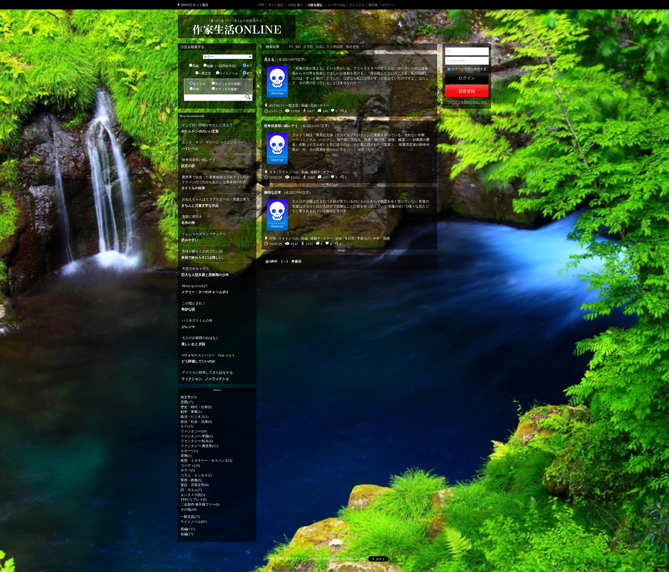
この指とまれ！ (193, 306)
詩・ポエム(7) (191, 490)
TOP (261, 5)
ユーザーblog (336, 5)
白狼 (272, 238)
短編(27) (187, 534)
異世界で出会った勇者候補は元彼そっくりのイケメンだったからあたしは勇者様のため (215, 182)
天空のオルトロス (205, 272)
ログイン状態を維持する (469, 69)
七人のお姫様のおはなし (200, 341)
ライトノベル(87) (194, 522)
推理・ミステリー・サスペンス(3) (206, 461)
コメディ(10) (190, 465)
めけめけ (276, 105)
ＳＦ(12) (187, 426)
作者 (196, 89)
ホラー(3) (188, 470)
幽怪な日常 (272, 192)
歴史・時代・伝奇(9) (196, 407)
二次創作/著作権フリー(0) (200, 504)
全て (249, 66)
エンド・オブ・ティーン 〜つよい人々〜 (212, 145)
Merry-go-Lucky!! (205, 289)
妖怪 (338, 238)
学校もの (364, 238)
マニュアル (357, 5)
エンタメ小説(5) (193, 495)
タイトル (199, 84)
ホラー (324, 105)
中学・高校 (381, 238)
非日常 (349, 238)
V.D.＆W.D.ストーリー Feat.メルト (208, 358)
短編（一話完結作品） (222, 66)
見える (269, 59)
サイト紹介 (276, 5)
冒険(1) (186, 456)
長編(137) (188, 529)
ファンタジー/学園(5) (197, 436)
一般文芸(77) (190, 517)
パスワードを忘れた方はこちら (467, 102)
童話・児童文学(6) (194, 485)
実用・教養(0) (191, 480)
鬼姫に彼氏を (191, 220)
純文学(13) (189, 397)
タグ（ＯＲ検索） (227, 89)
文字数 (308, 47)
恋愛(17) (187, 402)
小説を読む (315, 5)
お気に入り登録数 (329, 47)
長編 (195, 66)
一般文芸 (205, 73)
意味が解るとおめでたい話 (203, 254)
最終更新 (352, 47)
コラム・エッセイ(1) (196, 475)
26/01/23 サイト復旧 (194, 5)
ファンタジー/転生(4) (197, 441)
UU (298, 47)
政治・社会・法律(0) (196, 422)
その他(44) (189, 509)
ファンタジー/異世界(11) (199, 446)
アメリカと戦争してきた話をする (207, 376)
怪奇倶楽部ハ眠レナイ (198, 163)
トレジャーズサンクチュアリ (203, 237)
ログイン (388, 5)
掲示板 (373, 5)
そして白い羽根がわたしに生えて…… (210, 128)
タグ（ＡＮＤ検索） (229, 84)
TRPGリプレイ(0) (194, 499)
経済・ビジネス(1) (194, 417)
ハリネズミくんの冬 (196, 324)
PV (291, 47)
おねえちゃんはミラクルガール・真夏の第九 (215, 202)
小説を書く (295, 5)
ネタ (272, 172)
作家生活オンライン (290, 559)
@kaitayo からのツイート (465, 116)
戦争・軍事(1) (191, 412)
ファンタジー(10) (194, 431)
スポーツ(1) (189, 451)
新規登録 (466, 91)
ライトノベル (228, 73)
